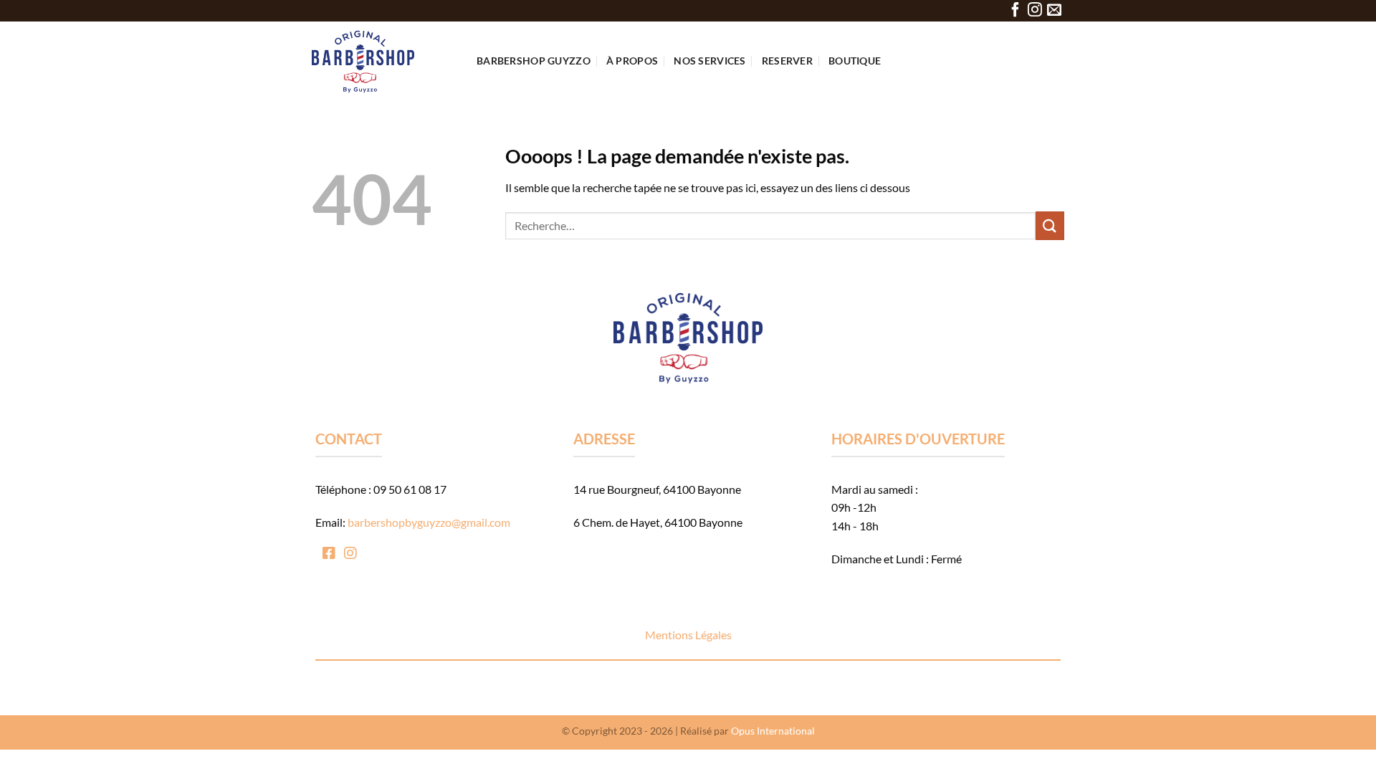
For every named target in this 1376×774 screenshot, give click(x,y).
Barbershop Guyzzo (534, 60)
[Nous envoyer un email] (1054, 10)
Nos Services (709, 60)
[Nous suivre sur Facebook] (1015, 10)
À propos (632, 60)
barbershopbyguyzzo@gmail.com (429, 522)
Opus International (773, 731)
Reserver (787, 60)
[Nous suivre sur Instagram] (1035, 10)
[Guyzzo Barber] (383, 61)
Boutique (854, 60)
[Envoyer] (1050, 225)
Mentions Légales (688, 634)
